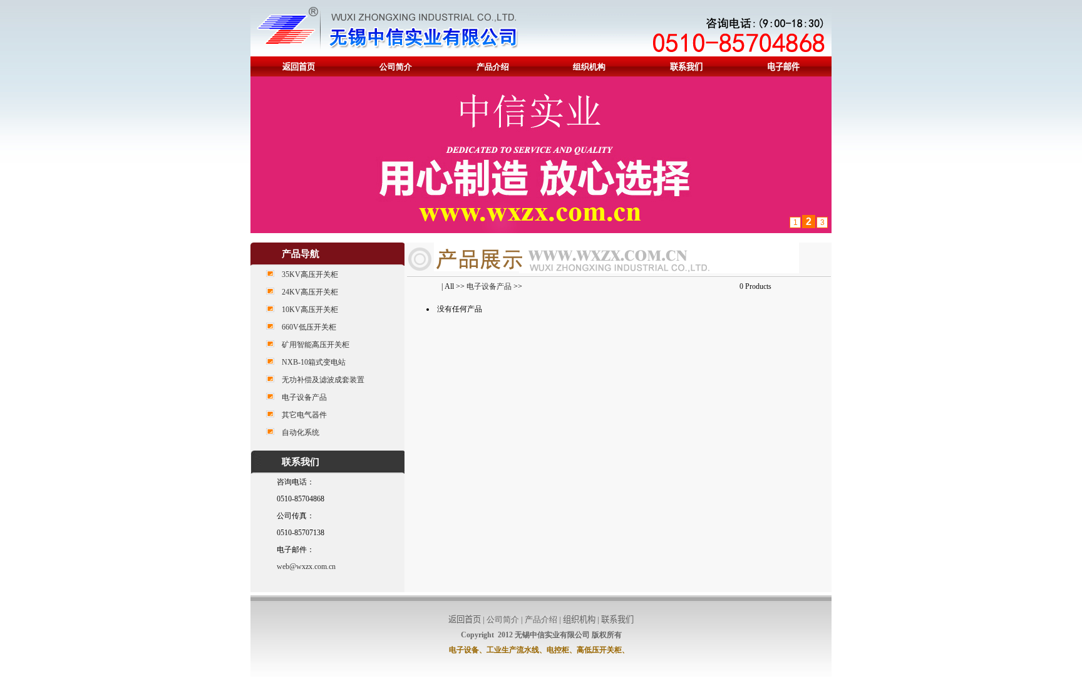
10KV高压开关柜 (310, 309)
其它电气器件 (304, 414)
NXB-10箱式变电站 (314, 362)
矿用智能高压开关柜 (315, 344)
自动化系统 (300, 432)
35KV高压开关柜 (310, 274)
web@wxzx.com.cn (306, 566)
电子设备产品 (304, 397)
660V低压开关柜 (309, 327)
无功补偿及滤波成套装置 (323, 379)
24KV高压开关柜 (310, 292)
